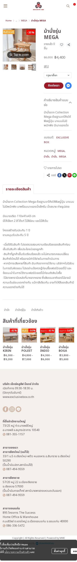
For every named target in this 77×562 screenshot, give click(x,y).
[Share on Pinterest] (69, 175)
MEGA (24, 20)
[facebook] (5, 409)
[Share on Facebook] (59, 175)
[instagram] (12, 409)
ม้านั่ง (47, 157)
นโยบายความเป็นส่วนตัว (17, 552)
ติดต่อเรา (53, 85)
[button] (68, 5)
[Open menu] (5, 6)
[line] (18, 409)
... (16, 20)
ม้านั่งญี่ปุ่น (20, 310)
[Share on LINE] (74, 175)
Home (9, 20)
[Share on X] (64, 175)
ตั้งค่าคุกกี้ (59, 551)
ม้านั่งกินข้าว (37, 310)
